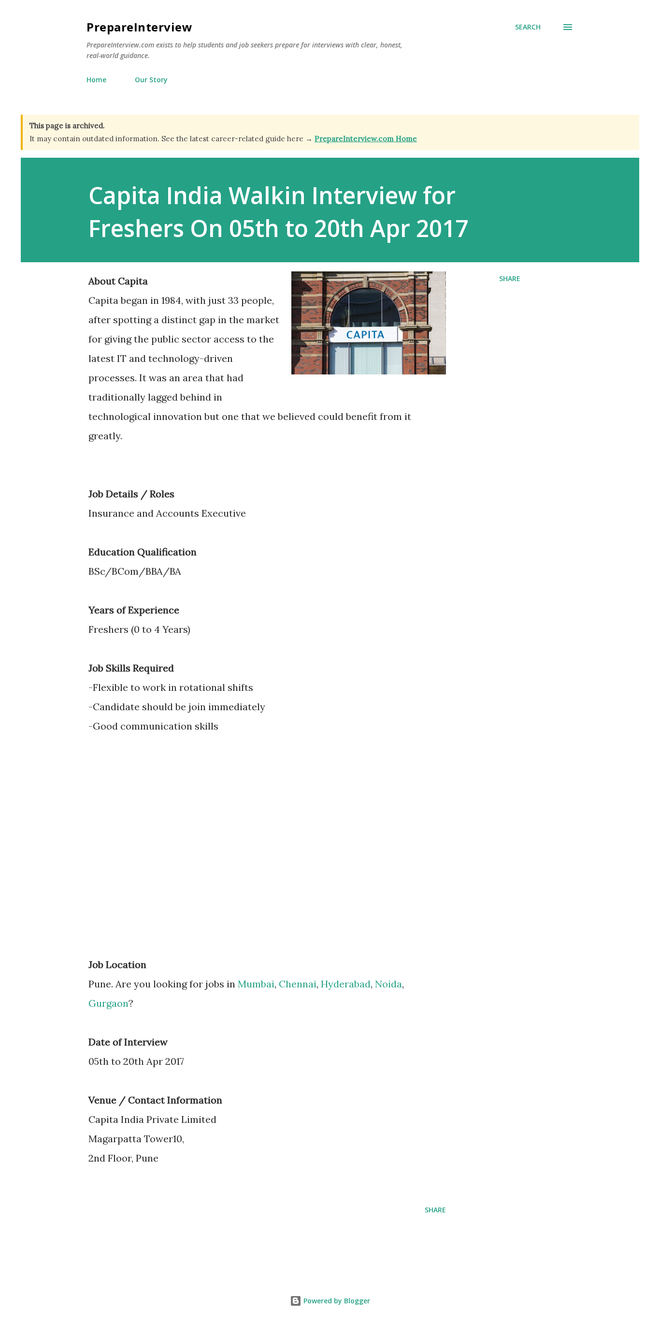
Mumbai (256, 984)
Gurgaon (108, 1003)
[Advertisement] (169, 861)
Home (96, 79)
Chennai (297, 984)
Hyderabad (346, 984)
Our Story (151, 79)
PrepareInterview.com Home (366, 138)
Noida (388, 984)
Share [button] (509, 278)
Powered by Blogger (335, 1300)
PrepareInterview (139, 27)
